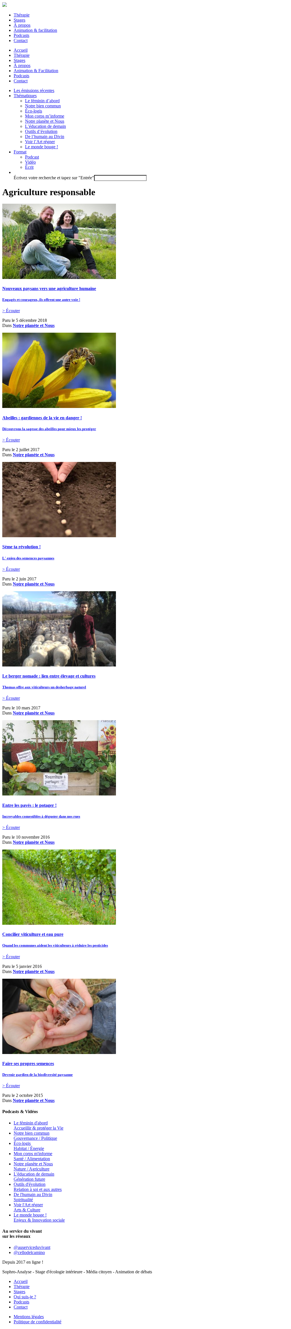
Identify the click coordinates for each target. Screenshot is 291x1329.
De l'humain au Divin (33, 1197)
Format (20, 151)
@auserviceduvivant (32, 1247)
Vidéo (30, 162)
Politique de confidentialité (37, 1321)
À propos (22, 25)
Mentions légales (29, 1316)
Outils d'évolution (38, 1187)
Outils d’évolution (41, 131)
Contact (21, 40)
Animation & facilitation (35, 30)
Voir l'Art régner (28, 1207)
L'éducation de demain (34, 1177)
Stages (19, 20)
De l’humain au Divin (44, 136)
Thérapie (22, 15)
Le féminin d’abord (42, 100)
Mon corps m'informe (33, 1156)
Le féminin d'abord (38, 1125)
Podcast (32, 157)
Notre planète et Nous (44, 121)
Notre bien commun (43, 105)
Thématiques (25, 95)
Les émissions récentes (34, 90)
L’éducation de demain (45, 126)
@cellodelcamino (29, 1252)
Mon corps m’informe (44, 116)
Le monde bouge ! (41, 146)
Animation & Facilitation (36, 70)
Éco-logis (33, 111)
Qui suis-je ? (25, 1296)
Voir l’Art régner (40, 141)
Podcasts (21, 35)
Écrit (29, 167)
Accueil (21, 50)
